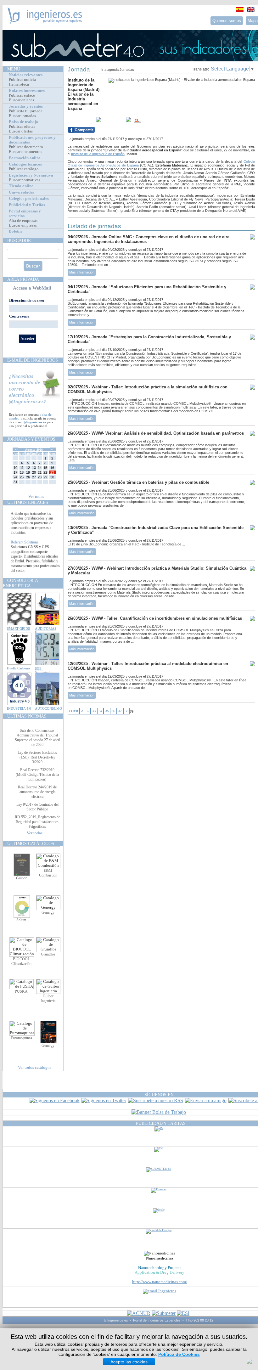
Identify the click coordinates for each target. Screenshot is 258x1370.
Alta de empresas (23, 220)
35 (107, 711)
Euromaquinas (21, 1038)
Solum (21, 920)
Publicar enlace (22, 95)
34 (100, 711)
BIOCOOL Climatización (21, 961)
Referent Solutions (24, 548)
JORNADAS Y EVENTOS (31, 439)
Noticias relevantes (25, 75)
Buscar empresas (23, 225)
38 (126, 711)
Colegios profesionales (29, 198)
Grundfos (48, 954)
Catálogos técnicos (25, 164)
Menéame (80, 120)
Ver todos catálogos (34, 1067)
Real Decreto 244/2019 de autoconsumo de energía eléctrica (37, 792)
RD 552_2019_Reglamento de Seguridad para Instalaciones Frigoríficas (37, 822)
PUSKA (21, 991)
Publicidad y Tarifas (27, 205)
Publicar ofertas (22, 126)
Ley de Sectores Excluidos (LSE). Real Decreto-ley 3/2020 (37, 757)
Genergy (48, 912)
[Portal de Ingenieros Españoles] (45, 22)
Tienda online (21, 186)
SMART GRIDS (18, 628)
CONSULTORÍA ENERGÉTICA (20, 583)
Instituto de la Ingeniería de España (98, 154)
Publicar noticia (22, 79)
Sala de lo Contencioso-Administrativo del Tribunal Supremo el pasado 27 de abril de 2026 (37, 737)
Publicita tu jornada (25, 111)
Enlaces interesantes (27, 90)
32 (87, 711)
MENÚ (13, 68)
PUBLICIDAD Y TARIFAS (161, 1123)
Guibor (21, 878)
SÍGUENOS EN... (160, 1094)
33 (94, 711)
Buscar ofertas (21, 131)
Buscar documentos (25, 151)
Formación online (25, 158)
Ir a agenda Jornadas (117, 69)
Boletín (15, 231)
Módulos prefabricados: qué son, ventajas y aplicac (35, 512)
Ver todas (36, 496)
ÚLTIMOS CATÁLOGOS (30, 843)
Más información (81, 272)
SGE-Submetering (44, 670)
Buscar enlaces (21, 100)
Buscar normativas (24, 180)
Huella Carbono (18, 668)
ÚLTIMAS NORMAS (27, 716)
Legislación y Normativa (31, 175)
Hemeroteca (19, 84)
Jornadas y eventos (26, 106)
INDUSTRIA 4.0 (19, 708)
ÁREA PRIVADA (23, 279)
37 (120, 711)
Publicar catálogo (24, 169)
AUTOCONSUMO (48, 708)
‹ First (73, 711)
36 (113, 711)
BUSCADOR (19, 240)
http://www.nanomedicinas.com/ (159, 1282)
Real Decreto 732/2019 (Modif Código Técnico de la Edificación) (37, 774)
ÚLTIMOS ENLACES (27, 502)
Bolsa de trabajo (23, 122)
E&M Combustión (48, 872)
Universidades (21, 192)
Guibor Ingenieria (48, 998)
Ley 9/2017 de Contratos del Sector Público (37, 806)
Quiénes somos (226, 20)
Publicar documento (26, 147)
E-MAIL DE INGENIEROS (32, 360)
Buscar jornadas (22, 116)
